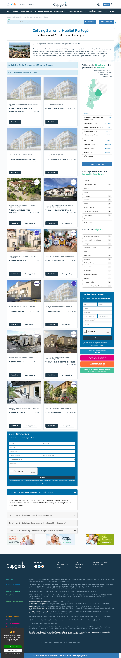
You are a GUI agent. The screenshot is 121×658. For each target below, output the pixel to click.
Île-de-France (97, 267)
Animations (99, 586)
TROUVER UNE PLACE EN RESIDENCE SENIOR (97, 364)
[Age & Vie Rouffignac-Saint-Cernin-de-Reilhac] (24, 88)
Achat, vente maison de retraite (79, 628)
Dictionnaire (67, 588)
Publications (50, 581)
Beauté (57, 620)
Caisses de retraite (78, 596)
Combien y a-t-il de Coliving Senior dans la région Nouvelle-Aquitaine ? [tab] (36, 531)
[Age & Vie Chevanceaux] (60, 139)
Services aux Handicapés (51, 605)
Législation (48, 588)
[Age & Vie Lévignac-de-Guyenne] (24, 139)
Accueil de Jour (64, 585)
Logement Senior (60, 11)
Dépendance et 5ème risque (60, 579)
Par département (43, 591)
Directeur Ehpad (78, 588)
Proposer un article (100, 562)
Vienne (86, 219)
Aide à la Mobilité (54, 608)
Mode (52, 620)
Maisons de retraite (28, 11)
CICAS (66, 602)
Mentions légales (62, 565)
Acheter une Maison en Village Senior (84, 591)
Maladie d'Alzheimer (50, 585)
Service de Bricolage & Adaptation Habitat (84, 611)
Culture (57, 581)
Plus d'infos (14, 122)
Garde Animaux (53, 611)
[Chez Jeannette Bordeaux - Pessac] (60, 291)
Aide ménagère (55, 603)
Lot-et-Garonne (97, 207)
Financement (72, 627)
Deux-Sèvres (97, 215)
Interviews (45, 579)
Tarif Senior (45, 620)
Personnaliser (12, 650)
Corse (85, 251)
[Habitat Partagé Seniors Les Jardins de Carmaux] (24, 392)
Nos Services (33, 628)
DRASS (103, 595)
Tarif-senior (59, 634)
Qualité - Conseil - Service (57, 627)
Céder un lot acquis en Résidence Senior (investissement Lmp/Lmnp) (97, 370)
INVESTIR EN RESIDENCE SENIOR (97, 352)
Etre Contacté (106, 22)
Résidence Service (45, 11)
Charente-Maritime (97, 184)
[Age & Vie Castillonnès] (60, 88)
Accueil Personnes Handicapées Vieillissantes (98, 585)
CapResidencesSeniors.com (62, 632)
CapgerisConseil (45, 632)
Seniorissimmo (34, 632)
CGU (58, 562)
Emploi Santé (33, 623)
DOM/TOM (97, 255)
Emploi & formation (13, 623)
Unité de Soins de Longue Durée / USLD (43, 586)
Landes (97, 204)
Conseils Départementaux (82, 595)
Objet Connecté (96, 628)
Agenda (15, 11)
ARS (30, 595)
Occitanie (97, 278)
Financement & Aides (36, 588)
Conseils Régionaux (65, 595)
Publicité (78, 567)
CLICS (51, 596)
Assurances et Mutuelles (62, 596)
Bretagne (97, 244)
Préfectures (96, 595)
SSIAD (63, 605)
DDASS (109, 595)
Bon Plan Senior (34, 581)
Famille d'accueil (88, 586)
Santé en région (46, 595)
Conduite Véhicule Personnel (72, 608)
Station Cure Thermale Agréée (82, 620)
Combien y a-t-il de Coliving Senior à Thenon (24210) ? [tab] (30, 515)
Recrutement (43, 627)
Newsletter (31, 4)
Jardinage (63, 611)
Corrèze (86, 188)
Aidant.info (50, 634)
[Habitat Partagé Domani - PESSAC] (24, 341)
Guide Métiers (53, 623)
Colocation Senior (72, 616)
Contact (22, 4)
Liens (100, 11)
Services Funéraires (69, 613)
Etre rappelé (29, 223)
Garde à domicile (68, 603)
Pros (105, 11)
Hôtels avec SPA (34, 620)
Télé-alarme (104, 611)
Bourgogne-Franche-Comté (97, 240)
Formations (43, 623)
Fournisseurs (33, 627)
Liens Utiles (10, 595)
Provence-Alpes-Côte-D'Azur (97, 286)
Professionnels (11, 627)
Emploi (112, 11)
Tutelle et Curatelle (35, 598)
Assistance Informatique (64, 606)
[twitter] (11, 4)
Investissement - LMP (84, 627)
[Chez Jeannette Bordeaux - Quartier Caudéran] (24, 240)
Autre (86, 588)
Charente (87, 181)
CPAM (36, 596)
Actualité (9, 579)
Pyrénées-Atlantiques (97, 211)
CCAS (41, 596)
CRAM (31, 596)
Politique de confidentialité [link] (13, 654)
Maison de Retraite (35, 585)
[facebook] (8, 4)
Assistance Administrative (45, 606)
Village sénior (47, 616)
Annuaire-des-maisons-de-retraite (97, 632)
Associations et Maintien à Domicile (87, 606)
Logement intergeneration (88, 616)
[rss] (14, 4)
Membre (99, 4)
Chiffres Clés (57, 588)
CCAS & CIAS (53, 602)
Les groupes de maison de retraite (69, 586)
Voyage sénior (66, 620)
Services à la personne (77, 11)
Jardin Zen (97, 620)
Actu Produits (88, 579)
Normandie (97, 270)
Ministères (36, 595)
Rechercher (89, 22)
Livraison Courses (81, 603)
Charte (59, 567)
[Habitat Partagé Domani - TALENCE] (24, 291)
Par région (32, 591)
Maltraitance (100, 596)
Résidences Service (13, 591)
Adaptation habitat (105, 616)
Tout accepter (12, 647)
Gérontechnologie (61, 628)
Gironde (97, 200)
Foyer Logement (75, 585)
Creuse (86, 192)
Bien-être (91, 11)
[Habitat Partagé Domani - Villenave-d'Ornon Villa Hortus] (60, 189)
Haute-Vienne (88, 223)
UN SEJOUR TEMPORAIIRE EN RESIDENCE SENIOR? (97, 358)
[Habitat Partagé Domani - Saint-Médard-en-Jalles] (60, 341)
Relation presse (98, 565)
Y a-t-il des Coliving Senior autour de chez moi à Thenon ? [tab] (31, 492)
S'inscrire (106, 4)
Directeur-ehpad (78, 632)
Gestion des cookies (73, 642)
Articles (38, 579)
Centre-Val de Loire (97, 248)
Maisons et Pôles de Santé (73, 634)
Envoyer (42, 477)
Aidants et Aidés (76, 579)
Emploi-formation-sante (37, 634)
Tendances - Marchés (46, 628)
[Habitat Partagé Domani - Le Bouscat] (60, 240)
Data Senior (65, 581)
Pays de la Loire (97, 282)
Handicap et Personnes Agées (104, 579)
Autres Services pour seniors (51, 613)
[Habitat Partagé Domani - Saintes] (60, 392)
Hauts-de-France (97, 263)
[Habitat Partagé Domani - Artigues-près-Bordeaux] (24, 189)
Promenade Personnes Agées (93, 608)
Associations (90, 596)
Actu (8, 11)
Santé (43, 581)
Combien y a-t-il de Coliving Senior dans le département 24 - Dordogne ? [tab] (37, 523)
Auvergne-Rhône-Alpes (97, 236)
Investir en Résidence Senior (60, 591)
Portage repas (94, 603)
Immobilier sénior (59, 616)
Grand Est (97, 259)
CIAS (46, 596)
